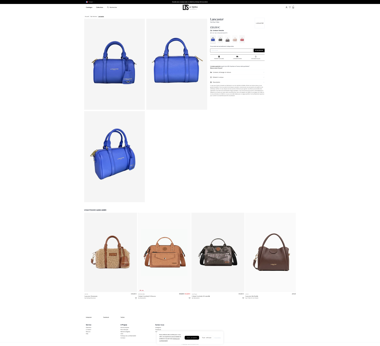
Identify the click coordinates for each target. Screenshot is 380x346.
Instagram (89, 317)
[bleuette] (213, 39)
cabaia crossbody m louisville (201, 296)
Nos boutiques (125, 327)
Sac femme (93, 16)
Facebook (106, 317)
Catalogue (89, 7)
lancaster (101, 16)
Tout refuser (206, 337)
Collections (99, 7)
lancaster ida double (251, 296)
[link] (110, 252)
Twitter (123, 317)
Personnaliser (217, 337)
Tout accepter (192, 337)
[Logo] (190, 7)
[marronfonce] (227, 39)
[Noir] (220, 39)
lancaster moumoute (91, 296)
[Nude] (235, 39)
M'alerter (259, 50)
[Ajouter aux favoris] (136, 298)
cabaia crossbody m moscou (147, 296)
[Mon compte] (286, 7)
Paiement (88, 327)
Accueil (87, 16)
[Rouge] (242, 39)
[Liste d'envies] (290, 7)
